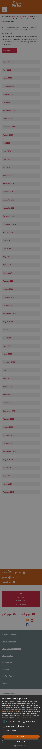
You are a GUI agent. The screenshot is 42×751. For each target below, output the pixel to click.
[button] (21, 746)
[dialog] (21, 722)
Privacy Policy (29, 718)
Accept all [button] (21, 736)
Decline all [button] (21, 741)
